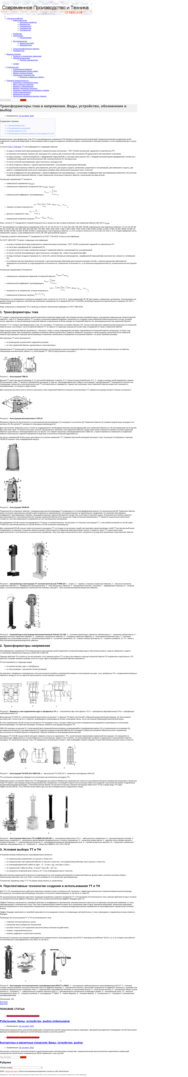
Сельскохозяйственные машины (26, 49)
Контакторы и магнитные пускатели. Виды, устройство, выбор (41, 1042)
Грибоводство (18, 51)
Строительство (13, 67)
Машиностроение (14, 54)
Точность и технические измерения (27, 56)
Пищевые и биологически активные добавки (31, 90)
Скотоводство (25, 30)
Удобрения (17, 34)
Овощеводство (26, 45)
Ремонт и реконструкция (23, 73)
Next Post (4, 1004)
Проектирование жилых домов (25, 71)
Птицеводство (25, 26)
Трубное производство (29, 60)
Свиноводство (25, 28)
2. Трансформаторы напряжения (18, 128)
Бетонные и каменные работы (32, 77)
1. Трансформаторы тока (16, 125)
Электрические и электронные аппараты (23, 1016)
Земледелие (18, 36)
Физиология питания (21, 94)
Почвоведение (26, 38)
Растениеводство (20, 41)
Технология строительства (23, 75)
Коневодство (25, 24)
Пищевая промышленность (18, 81)
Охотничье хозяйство (28, 22)
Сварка (16, 64)
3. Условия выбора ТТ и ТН (16, 131)
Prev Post (4, 1002)
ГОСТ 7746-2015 (14, 147)
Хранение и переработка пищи (25, 83)
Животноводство (20, 20)
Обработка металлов (21, 58)
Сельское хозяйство (15, 18)
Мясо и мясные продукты (23, 84)
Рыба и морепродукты (22, 92)
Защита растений (27, 43)
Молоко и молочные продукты (25, 88)
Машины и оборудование (23, 86)
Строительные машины (22, 69)
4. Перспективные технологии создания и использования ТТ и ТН (30, 133)
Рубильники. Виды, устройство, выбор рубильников (35, 1021)
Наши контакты (12, 1071)
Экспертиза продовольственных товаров (29, 96)
